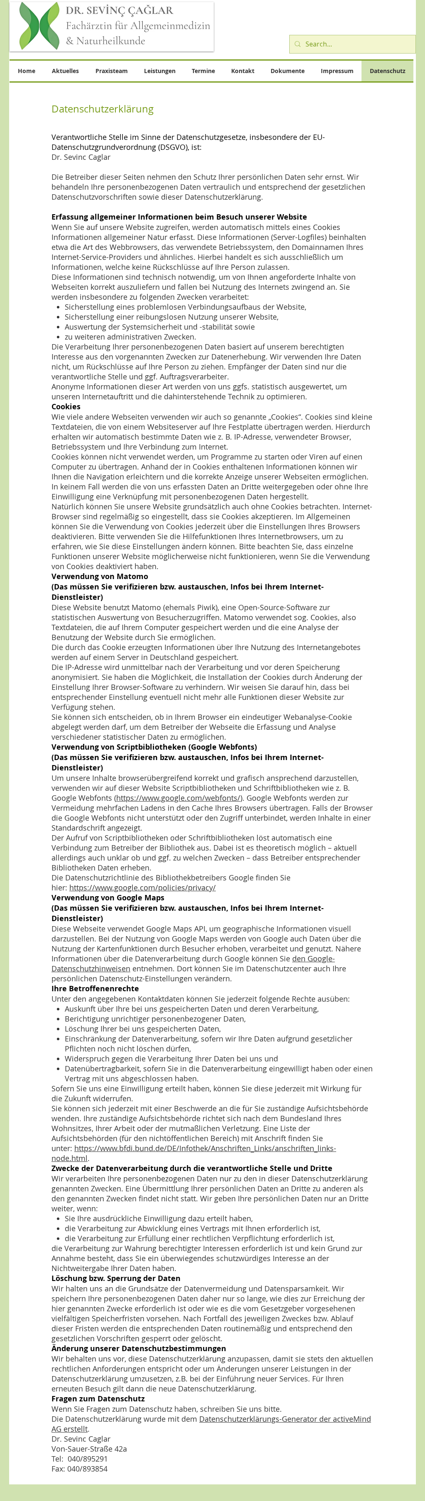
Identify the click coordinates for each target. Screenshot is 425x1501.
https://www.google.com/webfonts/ (178, 798)
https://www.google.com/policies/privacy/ (142, 887)
